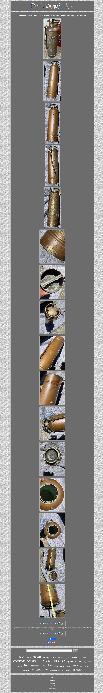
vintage (68, 666)
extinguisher (39, 669)
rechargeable (54, 670)
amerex (59, 661)
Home (52, 677)
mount (37, 656)
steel (81, 666)
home (75, 665)
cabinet (31, 661)
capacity (62, 666)
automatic (46, 657)
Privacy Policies (52, 686)
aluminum (26, 670)
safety (84, 662)
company (35, 666)
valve (62, 670)
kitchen (29, 657)
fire (26, 665)
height (87, 666)
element (68, 670)
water (60, 657)
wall (43, 665)
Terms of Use (52, 688)
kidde (22, 657)
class (50, 665)
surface (56, 666)
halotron (75, 657)
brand (83, 657)
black (39, 662)
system (70, 662)
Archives (52, 680)
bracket (47, 661)
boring (78, 661)
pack (53, 656)
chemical (19, 661)
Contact (52, 683)
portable (19, 666)
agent (90, 662)
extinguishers (67, 657)
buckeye (77, 669)
